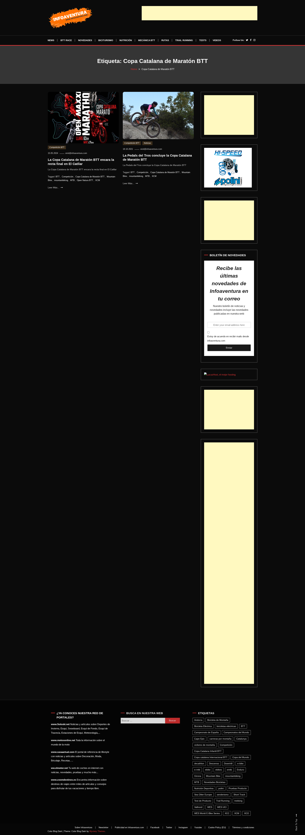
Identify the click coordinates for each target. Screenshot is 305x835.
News (51, 40)
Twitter (169, 827)
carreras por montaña (222, 738)
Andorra (199, 720)
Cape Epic (200, 738)
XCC (228, 813)
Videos (217, 40)
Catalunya (242, 738)
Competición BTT (56, 147)
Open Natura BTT (85, 180)
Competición (67, 176)
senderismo (224, 794)
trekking (240, 800)
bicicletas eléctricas (227, 726)
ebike (209, 769)
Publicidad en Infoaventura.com (129, 827)
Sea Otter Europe (204, 794)
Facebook (154, 827)
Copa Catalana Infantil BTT (209, 751)
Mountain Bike (214, 776)
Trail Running (184, 40)
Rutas (165, 40)
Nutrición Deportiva (205, 788)
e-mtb (198, 769)
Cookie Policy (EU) (217, 827)
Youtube (198, 827)
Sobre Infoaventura (83, 827)
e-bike (241, 763)
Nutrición (125, 40)
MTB (72, 180)
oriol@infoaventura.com (76, 153)
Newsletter (103, 827)
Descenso (215, 763)
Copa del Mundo (242, 757)
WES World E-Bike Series (208, 813)
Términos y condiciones (243, 827)
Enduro (241, 769)
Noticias (147, 143)
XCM (97, 180)
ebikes (220, 769)
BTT (58, 176)
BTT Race (66, 40)
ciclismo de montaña (205, 745)
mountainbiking (61, 180)
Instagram (183, 827)
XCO (247, 813)
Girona (198, 776)
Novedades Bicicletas (216, 782)
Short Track (240, 794)
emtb (230, 769)
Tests (202, 40)
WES (210, 807)
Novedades (85, 40)
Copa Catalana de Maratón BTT (90, 176)
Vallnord (199, 807)
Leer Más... (54, 187)
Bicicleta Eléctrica (204, 726)
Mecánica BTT (146, 40)
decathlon (200, 763)
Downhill (229, 763)
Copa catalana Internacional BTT (212, 757)
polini (222, 788)
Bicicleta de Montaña (218, 720)
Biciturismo (105, 40)
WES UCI (223, 807)
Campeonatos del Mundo (237, 732)
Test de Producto (203, 800)
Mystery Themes (97, 831)
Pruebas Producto (239, 788)
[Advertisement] (199, 13)
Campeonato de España (207, 732)
